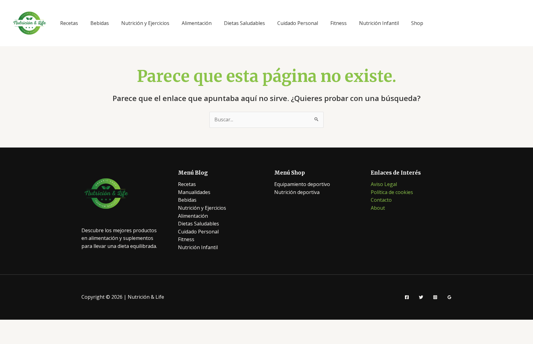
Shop (417, 23)
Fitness (338, 23)
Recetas (69, 23)
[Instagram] (435, 297)
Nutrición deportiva (297, 192)
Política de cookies (392, 192)
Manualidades (194, 192)
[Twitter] (421, 297)
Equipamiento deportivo (302, 184)
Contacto (381, 199)
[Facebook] (407, 297)
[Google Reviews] (449, 297)
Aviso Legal (384, 184)
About (378, 207)
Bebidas (99, 23)
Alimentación (197, 23)
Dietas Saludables (244, 23)
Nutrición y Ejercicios (145, 23)
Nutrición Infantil (379, 23)
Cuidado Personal (297, 23)
